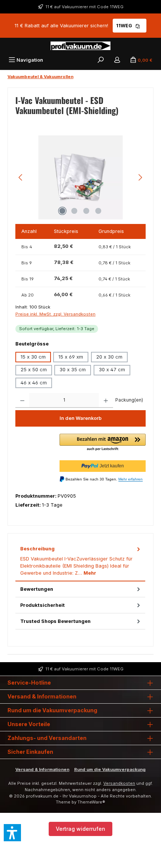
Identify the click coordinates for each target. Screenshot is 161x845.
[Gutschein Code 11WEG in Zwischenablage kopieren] (137, 25)
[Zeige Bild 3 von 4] (86, 211)
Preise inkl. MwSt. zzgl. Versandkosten (55, 314)
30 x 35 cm (73, 369)
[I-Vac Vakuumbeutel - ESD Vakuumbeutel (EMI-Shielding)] (80, 177)
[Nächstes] (140, 177)
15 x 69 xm (70, 357)
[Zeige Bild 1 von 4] (63, 211)
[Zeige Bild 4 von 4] (98, 211)
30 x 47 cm (112, 369)
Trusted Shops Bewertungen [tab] (55, 621)
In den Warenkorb (80, 418)
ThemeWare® (91, 802)
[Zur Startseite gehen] (80, 46)
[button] (103, 443)
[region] (80, 177)
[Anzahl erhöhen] (106, 400)
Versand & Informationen (42, 769)
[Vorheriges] (21, 177)
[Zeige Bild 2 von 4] (75, 211)
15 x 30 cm (33, 357)
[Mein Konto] (117, 60)
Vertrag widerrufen (80, 829)
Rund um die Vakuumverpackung (110, 769)
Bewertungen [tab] (36, 589)
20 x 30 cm (109, 357)
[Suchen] (100, 60)
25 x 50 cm (34, 369)
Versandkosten (119, 783)
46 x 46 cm (34, 382)
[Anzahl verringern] (22, 400)
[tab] (80, 561)
